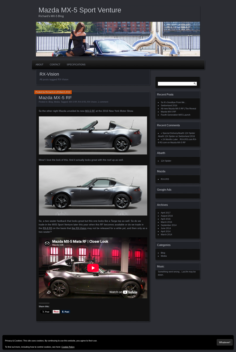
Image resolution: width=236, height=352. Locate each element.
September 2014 (169, 225)
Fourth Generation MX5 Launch (175, 115)
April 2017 (166, 213)
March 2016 (166, 222)
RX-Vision (92, 102)
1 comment (103, 102)
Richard (49, 92)
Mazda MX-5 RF (55, 97)
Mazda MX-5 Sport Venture (80, 10)
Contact (55, 64)
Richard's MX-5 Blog (51, 16)
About (39, 64)
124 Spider (166, 161)
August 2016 (167, 216)
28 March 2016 (63, 92)
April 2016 (166, 219)
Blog (51, 102)
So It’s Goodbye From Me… (174, 102)
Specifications (76, 64)
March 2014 (166, 234)
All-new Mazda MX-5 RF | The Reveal (178, 108)
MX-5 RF (73, 102)
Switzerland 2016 (169, 105)
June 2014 (166, 228)
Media (57, 102)
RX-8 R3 (82, 102)
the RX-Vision (79, 228)
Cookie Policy (68, 347)
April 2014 (166, 231)
